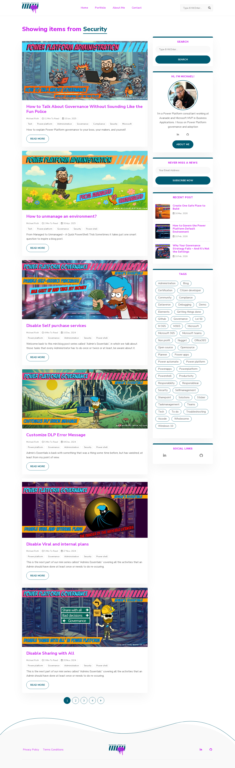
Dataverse (164, 304)
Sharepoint (164, 397)
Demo (202, 304)
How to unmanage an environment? (61, 216)
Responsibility (166, 383)
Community (165, 297)
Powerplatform (188, 369)
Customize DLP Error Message (56, 435)
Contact (137, 7)
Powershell (165, 376)
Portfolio (100, 7)
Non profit (164, 340)
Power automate (168, 361)
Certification (165, 290)
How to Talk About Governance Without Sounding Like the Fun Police (84, 109)
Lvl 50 (198, 319)
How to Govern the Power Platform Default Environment (189, 228)
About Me (119, 7)
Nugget (182, 340)
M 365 (162, 326)
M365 (176, 326)
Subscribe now (183, 180)
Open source (165, 347)
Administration (64, 124)
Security (113, 124)
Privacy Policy (31, 749)
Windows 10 (165, 426)
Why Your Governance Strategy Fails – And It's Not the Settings (191, 248)
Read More (37, 138)
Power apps (182, 354)
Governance (82, 124)
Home (84, 7)
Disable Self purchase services (56, 325)
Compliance (99, 124)
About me (182, 144)
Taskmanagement (168, 404)
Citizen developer (190, 290)
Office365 (200, 340)
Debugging (184, 304)
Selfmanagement (185, 390)
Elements (163, 312)
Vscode (162, 418)
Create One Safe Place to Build (189, 207)
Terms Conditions (53, 749)
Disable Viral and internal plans (57, 544)
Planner (162, 354)
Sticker (201, 397)
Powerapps (165, 369)
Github (162, 319)
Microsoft (127, 124)
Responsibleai (190, 383)
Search (183, 59)
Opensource (187, 347)
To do (175, 411)
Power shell (91, 228)
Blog (186, 283)
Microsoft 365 (166, 333)
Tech (30, 124)
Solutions (184, 397)
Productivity (186, 376)
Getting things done (189, 312)
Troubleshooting (196, 411)
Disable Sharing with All (50, 653)
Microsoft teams (192, 333)
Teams (191, 404)
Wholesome (181, 418)
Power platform (44, 124)
